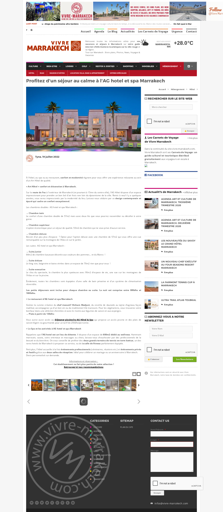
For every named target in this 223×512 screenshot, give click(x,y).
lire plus (167, 210)
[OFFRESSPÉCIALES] (118, 73)
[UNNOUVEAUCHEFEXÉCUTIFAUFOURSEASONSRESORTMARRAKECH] (179, 264)
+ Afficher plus (190, 192)
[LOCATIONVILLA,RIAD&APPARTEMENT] (87, 73)
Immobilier (99, 463)
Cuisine (97, 471)
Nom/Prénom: (157, 429)
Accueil (86, 31)
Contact (191, 31)
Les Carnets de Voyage (153, 31)
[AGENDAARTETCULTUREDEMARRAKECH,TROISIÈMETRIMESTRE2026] (179, 202)
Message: (155, 450)
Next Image (138, 401)
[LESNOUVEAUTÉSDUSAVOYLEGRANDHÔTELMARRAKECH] (178, 243)
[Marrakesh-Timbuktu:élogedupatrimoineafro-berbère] (45, 24)
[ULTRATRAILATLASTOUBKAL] (178, 300)
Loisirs (97, 443)
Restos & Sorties (102, 455)
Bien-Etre (98, 435)
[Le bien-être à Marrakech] (53, 66)
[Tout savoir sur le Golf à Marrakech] (86, 66)
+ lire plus (192, 138)
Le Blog (112, 31)
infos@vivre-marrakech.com (169, 503)
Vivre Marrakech (53, 46)
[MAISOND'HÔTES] (57, 73)
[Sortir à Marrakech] (106, 66)
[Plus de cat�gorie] (190, 66)
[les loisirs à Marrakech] (71, 66)
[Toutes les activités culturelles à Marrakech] (35, 66)
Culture (98, 427)
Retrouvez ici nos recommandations (83, 367)
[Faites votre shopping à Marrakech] (129, 66)
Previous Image (28, 401)
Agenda (99, 31)
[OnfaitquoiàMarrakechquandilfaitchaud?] (191, 24)
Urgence (177, 31)
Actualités (127, 31)
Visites (97, 475)
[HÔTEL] (31, 73)
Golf (96, 451)
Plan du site (126, 427)
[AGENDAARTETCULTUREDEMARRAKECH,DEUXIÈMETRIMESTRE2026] (179, 222)
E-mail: (154, 440)
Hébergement (179, 89)
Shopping (98, 459)
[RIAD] (42, 73)
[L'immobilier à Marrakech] (149, 66)
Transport (99, 479)
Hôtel (194, 89)
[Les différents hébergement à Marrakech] (172, 66)
